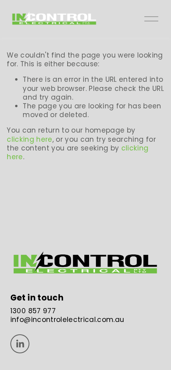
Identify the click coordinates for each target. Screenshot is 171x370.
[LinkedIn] (19, 343)
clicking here (29, 139)
